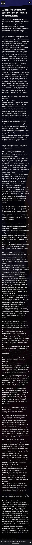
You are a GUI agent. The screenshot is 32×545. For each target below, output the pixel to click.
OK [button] (30, 542)
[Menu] (29, 2)
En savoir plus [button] (15, 543)
